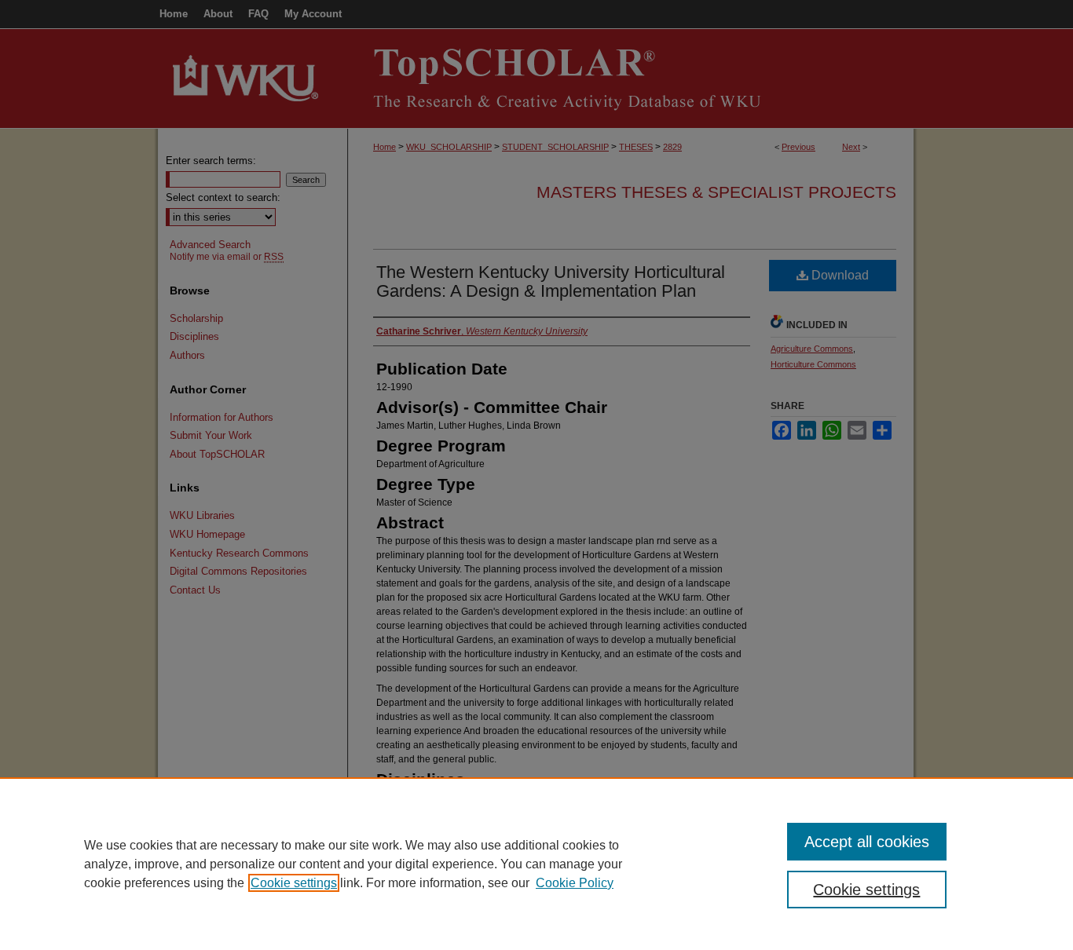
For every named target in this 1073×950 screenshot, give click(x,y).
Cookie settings (294, 883)
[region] (536, 863)
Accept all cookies (866, 841)
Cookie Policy (574, 883)
